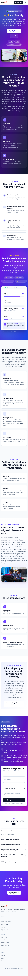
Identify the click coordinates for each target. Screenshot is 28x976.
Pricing (3, 927)
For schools (4, 940)
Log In (14, 36)
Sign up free (4, 929)
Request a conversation (15, 800)
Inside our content (6, 921)
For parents (4, 937)
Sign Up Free (18, 2)
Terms (2, 958)
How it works (4, 919)
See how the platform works (13, 704)
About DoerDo (5, 945)
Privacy (3, 955)
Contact (3, 948)
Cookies (3, 961)
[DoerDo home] (4, 2)
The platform (4, 924)
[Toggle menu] (25, 2)
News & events (5, 942)
